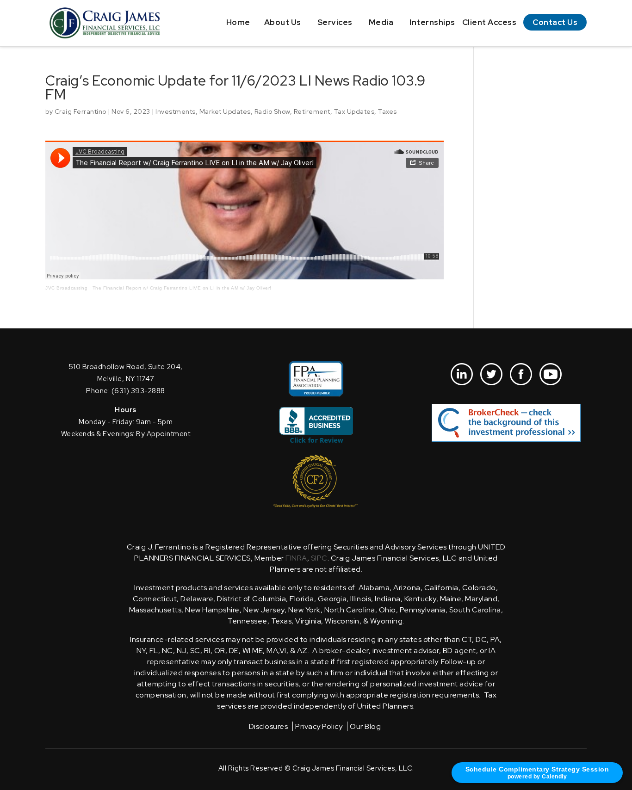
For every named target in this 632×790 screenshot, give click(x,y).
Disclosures (268, 726)
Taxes (387, 111)
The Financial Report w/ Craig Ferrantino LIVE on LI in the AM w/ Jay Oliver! (182, 287)
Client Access (489, 22)
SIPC (319, 558)
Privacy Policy (318, 726)
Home (238, 22)
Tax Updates (354, 111)
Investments (175, 111)
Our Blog (365, 726)
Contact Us (555, 22)
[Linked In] (462, 374)
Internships (432, 22)
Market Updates (225, 111)
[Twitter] (491, 374)
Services (335, 22)
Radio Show (272, 111)
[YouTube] (550, 374)
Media (381, 22)
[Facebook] (521, 374)
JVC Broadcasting (66, 287)
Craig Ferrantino (80, 111)
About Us (282, 22)
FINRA (296, 558)
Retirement (312, 111)
